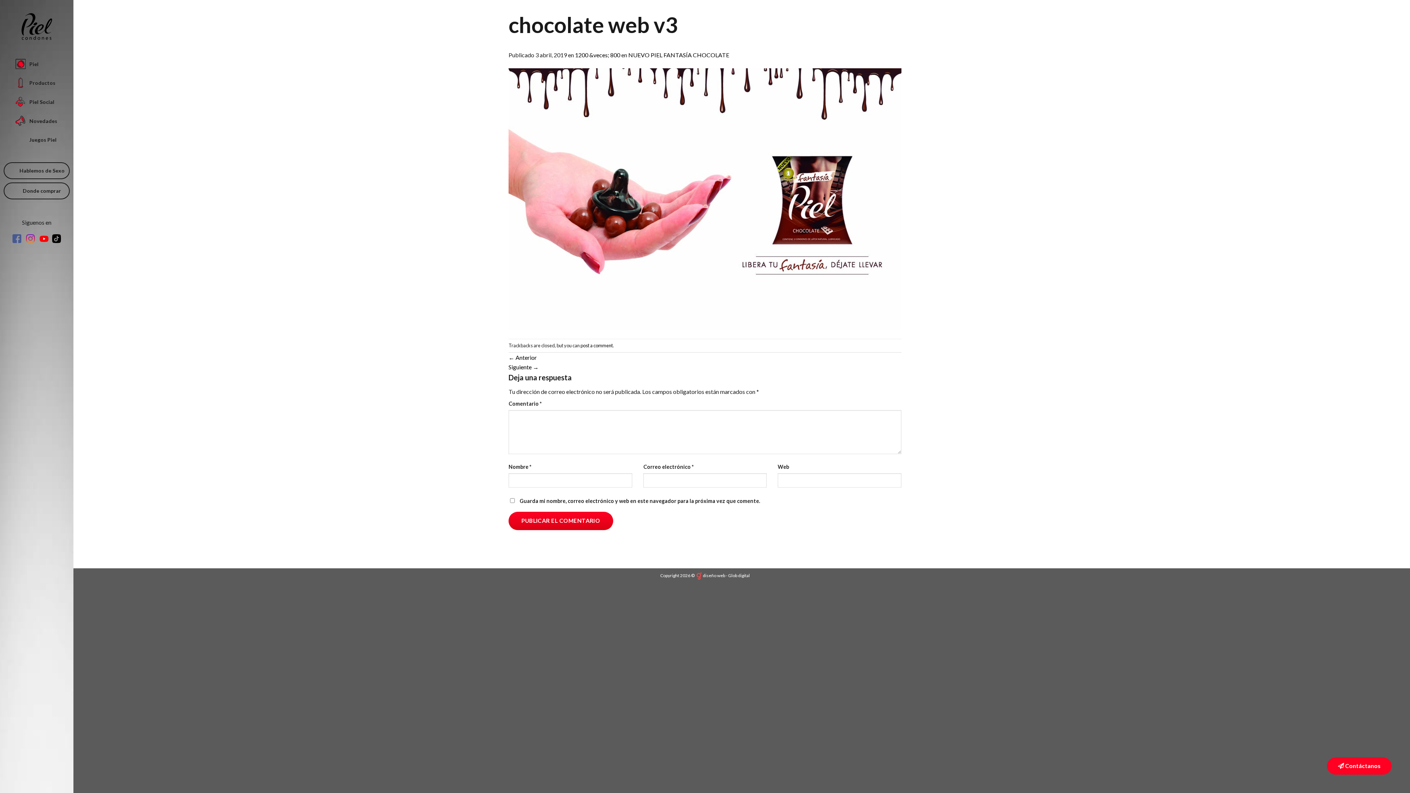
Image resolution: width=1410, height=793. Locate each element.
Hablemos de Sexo (42, 170)
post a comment (597, 345)
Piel (34, 64)
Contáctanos (1362, 765)
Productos (42, 83)
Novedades (43, 121)
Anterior (523, 357)
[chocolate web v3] (705, 198)
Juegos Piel (43, 140)
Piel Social (41, 102)
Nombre (520, 467)
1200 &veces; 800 (597, 54)
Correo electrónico (668, 467)
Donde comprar (42, 191)
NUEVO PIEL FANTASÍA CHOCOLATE (678, 54)
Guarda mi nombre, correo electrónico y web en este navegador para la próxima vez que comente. (640, 501)
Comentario (525, 404)
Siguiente (524, 366)
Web (783, 467)
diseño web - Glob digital (726, 575)
